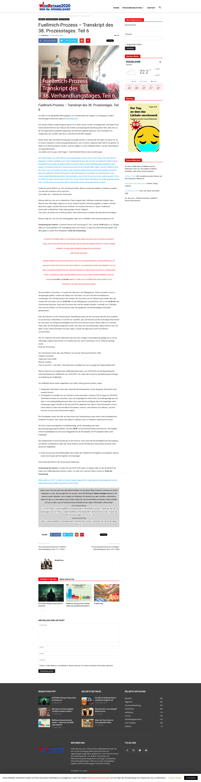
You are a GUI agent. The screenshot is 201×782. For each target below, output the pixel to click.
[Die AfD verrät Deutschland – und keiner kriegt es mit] (87, 701)
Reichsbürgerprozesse (133, 719)
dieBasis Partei (130, 176)
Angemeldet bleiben (134, 44)
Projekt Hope (98, 603)
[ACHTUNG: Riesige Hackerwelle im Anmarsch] (51, 593)
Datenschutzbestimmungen (98, 778)
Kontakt (151, 8)
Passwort (128, 34)
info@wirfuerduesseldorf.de (98, 771)
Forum (116, 8)
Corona (128, 716)
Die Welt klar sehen (132, 191)
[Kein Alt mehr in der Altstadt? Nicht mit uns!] (87, 712)
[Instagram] (133, 750)
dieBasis (128, 726)
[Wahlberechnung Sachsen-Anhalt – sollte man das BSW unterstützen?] (79, 593)
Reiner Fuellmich (64, 19)
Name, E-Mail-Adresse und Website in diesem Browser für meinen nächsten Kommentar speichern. (77, 665)
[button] (160, 7)
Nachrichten (129, 709)
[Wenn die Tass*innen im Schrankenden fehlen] (87, 723)
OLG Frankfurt (130, 723)
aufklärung (129, 712)
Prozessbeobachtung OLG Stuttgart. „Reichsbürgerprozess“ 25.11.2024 (105, 548)
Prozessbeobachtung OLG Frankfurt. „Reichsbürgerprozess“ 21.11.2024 (52, 548)
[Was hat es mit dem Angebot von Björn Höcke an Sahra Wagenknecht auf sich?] (44, 712)
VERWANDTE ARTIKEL (48, 579)
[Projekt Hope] (106, 593)
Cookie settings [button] (174, 778)
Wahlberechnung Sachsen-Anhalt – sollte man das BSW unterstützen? (63, 722)
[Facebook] (127, 750)
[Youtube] (146, 750)
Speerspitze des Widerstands (135, 183)
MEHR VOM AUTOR (66, 579)
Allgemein (47, 16)
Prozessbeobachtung (132, 8)
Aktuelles (128, 698)
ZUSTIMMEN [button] (191, 778)
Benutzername (130, 25)
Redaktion (45, 35)
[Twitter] (139, 750)
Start (39, 16)
